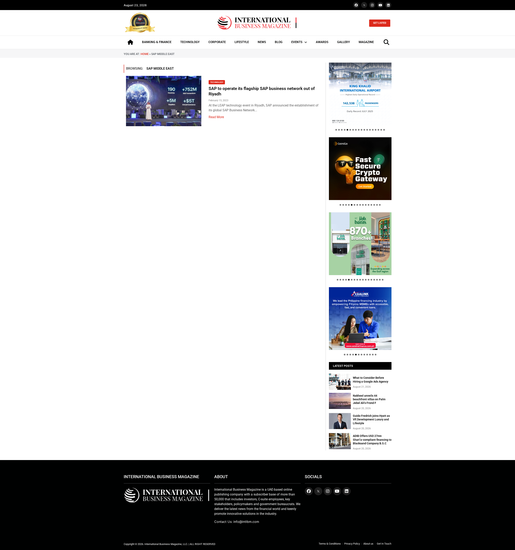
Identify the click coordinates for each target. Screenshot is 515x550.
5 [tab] (347, 130)
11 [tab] (364, 130)
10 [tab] (361, 130)
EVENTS (296, 42)
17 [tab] (381, 130)
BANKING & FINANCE (156, 42)
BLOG (278, 42)
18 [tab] (384, 130)
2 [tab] (339, 130)
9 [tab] (358, 130)
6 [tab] (350, 130)
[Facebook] (356, 5)
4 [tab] (344, 130)
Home (145, 54)
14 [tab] (373, 130)
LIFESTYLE (242, 42)
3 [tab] (342, 130)
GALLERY (343, 42)
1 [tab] (336, 130)
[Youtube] (380, 5)
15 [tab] (375, 130)
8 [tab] (356, 130)
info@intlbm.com (246, 522)
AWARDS (322, 42)
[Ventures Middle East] (360, 315)
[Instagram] (372, 5)
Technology (216, 82)
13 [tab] (370, 130)
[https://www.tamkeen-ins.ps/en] (360, 168)
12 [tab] (367, 130)
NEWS (262, 42)
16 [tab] (378, 130)
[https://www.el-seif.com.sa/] (360, 243)
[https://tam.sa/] (360, 94)
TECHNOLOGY (190, 42)
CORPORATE (217, 42)
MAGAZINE (366, 42)
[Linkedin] (388, 5)
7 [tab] (353, 130)
